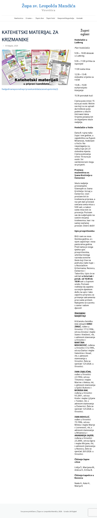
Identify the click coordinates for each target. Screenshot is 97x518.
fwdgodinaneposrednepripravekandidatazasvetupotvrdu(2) (30, 89)
